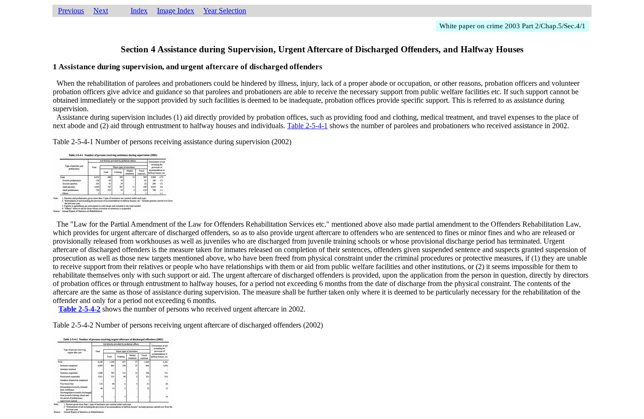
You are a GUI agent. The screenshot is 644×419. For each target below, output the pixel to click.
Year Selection (224, 11)
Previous (71, 11)
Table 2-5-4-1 (307, 126)
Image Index (175, 11)
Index (139, 11)
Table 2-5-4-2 (79, 309)
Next (100, 11)
